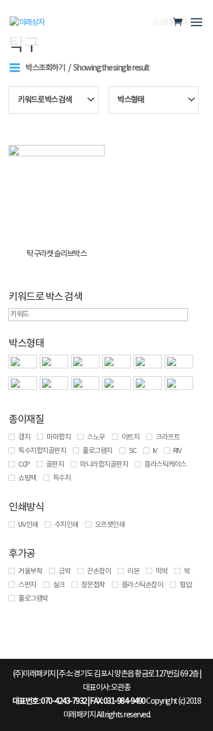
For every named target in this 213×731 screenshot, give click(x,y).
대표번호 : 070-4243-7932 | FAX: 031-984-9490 (78, 701)
